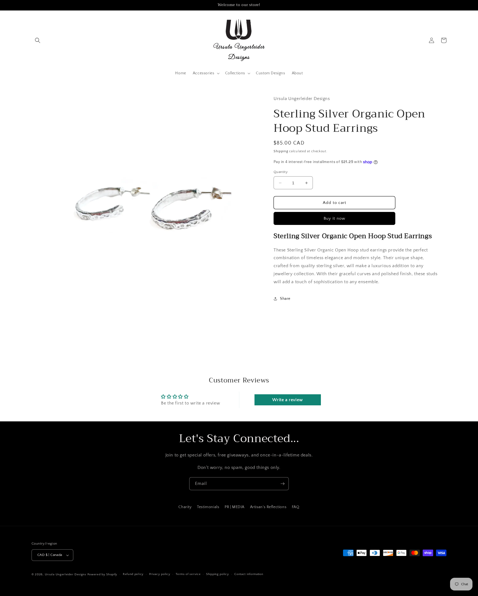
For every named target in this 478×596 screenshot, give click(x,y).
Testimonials (208, 507)
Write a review (287, 399)
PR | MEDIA (235, 507)
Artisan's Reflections (268, 507)
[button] (38, 40)
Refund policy (133, 574)
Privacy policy (159, 574)
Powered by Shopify (102, 574)
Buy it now (334, 218)
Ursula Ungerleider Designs (65, 574)
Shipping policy (217, 574)
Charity (184, 507)
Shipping (281, 151)
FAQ (296, 507)
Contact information (248, 574)
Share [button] (285, 298)
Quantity (281, 172)
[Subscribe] (282, 483)
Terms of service (188, 574)
